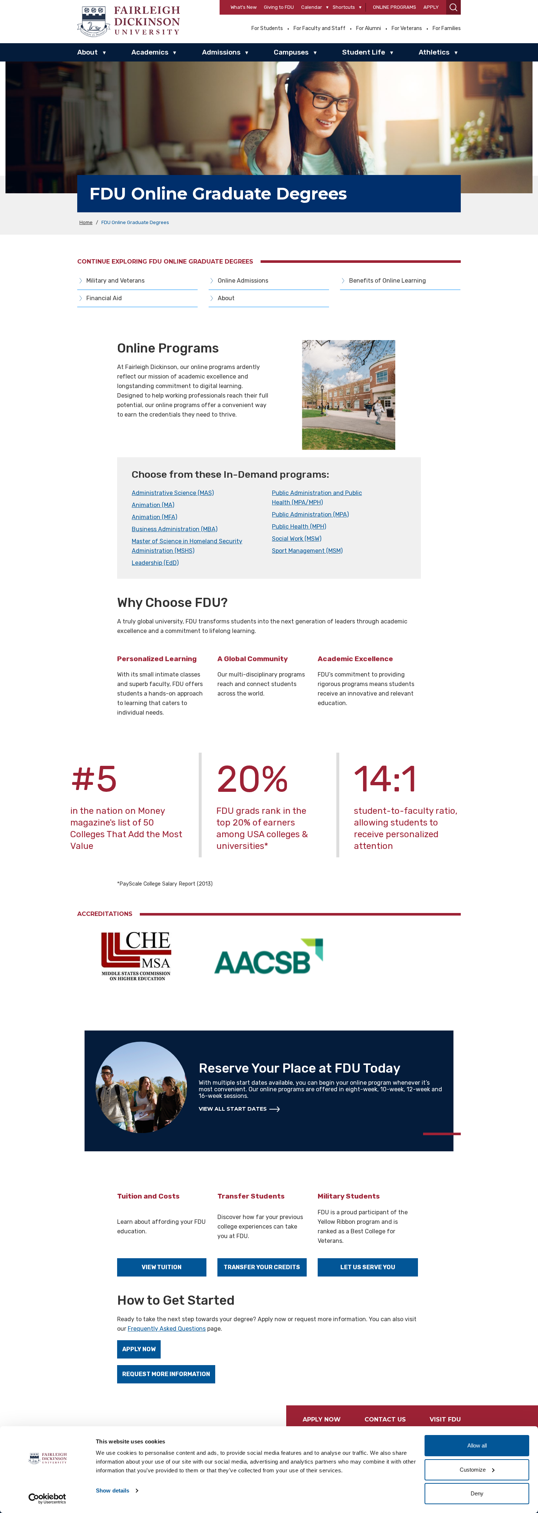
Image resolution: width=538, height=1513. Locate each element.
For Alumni (368, 28)
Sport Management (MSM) (307, 550)
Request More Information (166, 1374)
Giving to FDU (279, 7)
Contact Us (385, 1419)
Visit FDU (445, 1419)
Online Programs (394, 7)
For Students (267, 28)
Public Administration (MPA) (310, 514)
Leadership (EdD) (155, 562)
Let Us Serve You (367, 1267)
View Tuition (162, 1267)
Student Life (363, 52)
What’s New (244, 7)
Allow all (477, 1445)
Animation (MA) (153, 505)
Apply (431, 7)
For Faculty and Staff (319, 28)
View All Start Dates (233, 1109)
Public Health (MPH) (299, 526)
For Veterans (407, 28)
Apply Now (139, 1349)
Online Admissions (243, 280)
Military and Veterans (115, 280)
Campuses (291, 52)
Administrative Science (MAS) (173, 492)
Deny (477, 1493)
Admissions (221, 52)
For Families (447, 28)
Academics (149, 52)
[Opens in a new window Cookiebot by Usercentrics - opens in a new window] (47, 1498)
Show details (112, 1490)
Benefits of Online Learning (387, 280)
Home (86, 222)
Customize (473, 1470)
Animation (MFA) (154, 517)
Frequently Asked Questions (167, 1328)
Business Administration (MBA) (174, 529)
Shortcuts (344, 7)
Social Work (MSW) (296, 538)
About (87, 52)
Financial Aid (104, 298)
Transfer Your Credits (262, 1267)
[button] (453, 7)
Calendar (311, 7)
